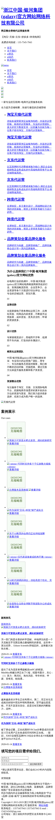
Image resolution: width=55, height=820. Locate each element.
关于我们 (11, 51)
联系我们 (11, 60)
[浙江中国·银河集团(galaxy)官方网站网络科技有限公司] (27, 16)
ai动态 (10, 57)
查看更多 (17, 654)
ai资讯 (10, 54)
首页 (9, 47)
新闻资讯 (6, 624)
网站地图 (43, 805)
